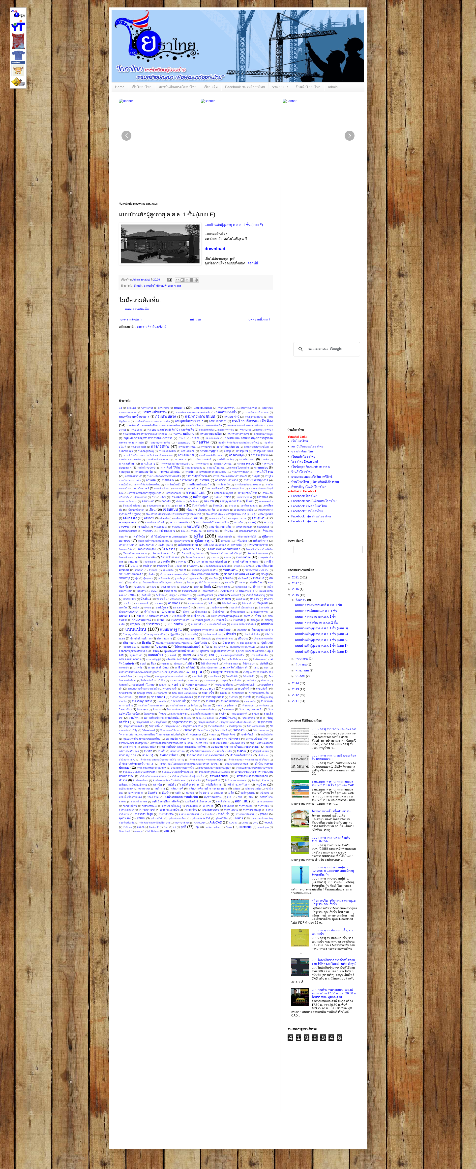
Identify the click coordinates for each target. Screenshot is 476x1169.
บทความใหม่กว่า (131, 319)
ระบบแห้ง (162, 693)
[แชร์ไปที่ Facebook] (191, 280)
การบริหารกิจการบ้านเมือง (212, 472)
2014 (296, 683)
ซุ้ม (136, 578)
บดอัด (140, 615)
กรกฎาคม (302, 659)
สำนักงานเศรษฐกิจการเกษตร (151, 767)
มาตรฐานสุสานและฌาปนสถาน (171, 676)
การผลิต (151, 480)
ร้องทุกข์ (123, 684)
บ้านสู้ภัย (255, 620)
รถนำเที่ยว (237, 680)
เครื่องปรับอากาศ (188, 544)
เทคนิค (123, 607)
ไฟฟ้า (190, 663)
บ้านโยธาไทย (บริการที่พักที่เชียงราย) (315, 482)
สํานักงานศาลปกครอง (236, 763)
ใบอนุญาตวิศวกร (132, 634)
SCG (229, 827)
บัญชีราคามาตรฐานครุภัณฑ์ (225, 616)
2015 (296, 595)
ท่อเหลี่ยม (207, 599)
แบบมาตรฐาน (171, 630)
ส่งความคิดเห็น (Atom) (151, 326)
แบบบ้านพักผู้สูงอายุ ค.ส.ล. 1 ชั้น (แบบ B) (321, 645)
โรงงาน (157, 709)
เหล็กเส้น (264, 792)
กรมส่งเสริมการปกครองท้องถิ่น (204, 425)
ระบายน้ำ (208, 693)
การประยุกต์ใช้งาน (197, 475)
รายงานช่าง (250, 701)
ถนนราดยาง (227, 590)
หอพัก (178, 792)
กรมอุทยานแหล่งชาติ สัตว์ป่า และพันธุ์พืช (170, 429)
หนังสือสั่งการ (213, 784)
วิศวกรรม (239, 730)
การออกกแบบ (173, 493)
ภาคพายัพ (124, 667)
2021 (296, 577)
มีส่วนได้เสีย (249, 676)
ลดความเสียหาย (178, 713)
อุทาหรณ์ (125, 818)
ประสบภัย (206, 638)
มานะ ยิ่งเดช (214, 676)
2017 (296, 583)
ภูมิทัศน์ (190, 667)
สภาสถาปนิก (148, 746)
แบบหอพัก (242, 630)
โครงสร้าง (168, 549)
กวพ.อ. (182, 438)
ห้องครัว (152, 792)
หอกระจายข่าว (135, 792)
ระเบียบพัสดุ (238, 693)
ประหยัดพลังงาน (224, 638)
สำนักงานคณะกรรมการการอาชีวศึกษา (248, 759)
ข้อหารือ (209, 501)
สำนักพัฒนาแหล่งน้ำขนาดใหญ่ (178, 772)
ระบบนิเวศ (188, 688)
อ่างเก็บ (208, 814)
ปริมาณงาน (129, 642)
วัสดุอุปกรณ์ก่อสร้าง (192, 726)
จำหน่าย (153, 570)
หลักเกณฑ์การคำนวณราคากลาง (208, 788)
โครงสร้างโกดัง (191, 549)
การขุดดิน (242, 450)
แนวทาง (124, 616)
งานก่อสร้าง (243, 557)
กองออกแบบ (183, 442)
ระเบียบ (223, 693)
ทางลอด (158, 603)
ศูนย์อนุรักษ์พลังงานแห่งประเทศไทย (141, 738)
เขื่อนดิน (224, 509)
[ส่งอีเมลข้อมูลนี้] (177, 280)
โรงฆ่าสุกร (142, 709)
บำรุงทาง (135, 624)
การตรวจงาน (202, 463)
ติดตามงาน (224, 586)
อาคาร (172, 285)
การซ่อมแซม (247, 459)
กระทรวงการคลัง (264, 429)
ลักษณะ (255, 713)
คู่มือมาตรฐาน (204, 540)
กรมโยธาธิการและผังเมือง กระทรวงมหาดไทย (153, 425)
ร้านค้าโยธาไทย (308, 87)
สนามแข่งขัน (238, 743)
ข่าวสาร (180, 505)
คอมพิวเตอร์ (263, 527)
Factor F (154, 827)
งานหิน (248, 566)
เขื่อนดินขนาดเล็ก (243, 509)
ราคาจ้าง (233, 697)
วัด (261, 718)
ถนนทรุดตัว (208, 591)
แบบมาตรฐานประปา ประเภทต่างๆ (334, 729)
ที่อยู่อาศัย (262, 603)
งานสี (237, 566)
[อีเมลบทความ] (169, 279)
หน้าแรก (195, 319)
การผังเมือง (167, 480)
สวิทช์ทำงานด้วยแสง (200, 751)
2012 (296, 695)
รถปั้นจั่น (251, 680)
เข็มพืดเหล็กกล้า (136, 509)
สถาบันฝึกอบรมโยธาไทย (177, 87)
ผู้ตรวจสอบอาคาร (222, 651)
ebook (269, 822)
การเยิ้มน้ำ (124, 484)
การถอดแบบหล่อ (193, 467)
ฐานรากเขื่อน (197, 578)
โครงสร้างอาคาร (170, 557)
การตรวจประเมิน (223, 463)
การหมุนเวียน (237, 488)
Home (119, 87)
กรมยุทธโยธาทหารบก (189, 421)
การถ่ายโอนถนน (216, 467)
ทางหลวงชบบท (195, 603)
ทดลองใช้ (236, 595)
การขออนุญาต (209, 451)
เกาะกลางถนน (179, 497)
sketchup (245, 827)
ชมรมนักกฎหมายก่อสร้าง (205, 570)
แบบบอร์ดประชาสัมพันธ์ (243, 624)
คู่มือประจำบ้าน (182, 540)
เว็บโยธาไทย (141, 87)
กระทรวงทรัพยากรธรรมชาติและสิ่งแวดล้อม (145, 434)
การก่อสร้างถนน (187, 446)
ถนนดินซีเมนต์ (189, 591)
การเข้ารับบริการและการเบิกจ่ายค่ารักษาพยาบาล (148, 455)
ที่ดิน (211, 603)
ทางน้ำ (126, 603)
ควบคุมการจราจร (238, 518)
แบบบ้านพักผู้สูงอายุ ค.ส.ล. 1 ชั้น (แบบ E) (321, 651)
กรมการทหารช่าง (227, 408)
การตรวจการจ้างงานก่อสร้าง (175, 463)
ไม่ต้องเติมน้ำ (147, 680)
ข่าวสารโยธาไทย (302, 451)
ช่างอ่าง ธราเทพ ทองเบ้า (240, 574)
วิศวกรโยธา (204, 730)
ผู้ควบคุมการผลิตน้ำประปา (179, 650)
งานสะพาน (193, 565)
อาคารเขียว (228, 806)
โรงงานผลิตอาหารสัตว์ (178, 709)
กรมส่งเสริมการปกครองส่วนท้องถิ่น (245, 425)
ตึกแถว (257, 586)
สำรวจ (123, 780)
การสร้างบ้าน (161, 488)
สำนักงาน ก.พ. (127, 759)
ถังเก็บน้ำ (146, 595)
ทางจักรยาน (224, 599)
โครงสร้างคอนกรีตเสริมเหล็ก (223, 549)
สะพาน (241, 751)
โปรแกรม (161, 646)
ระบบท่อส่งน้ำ (170, 688)
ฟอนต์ (143, 663)
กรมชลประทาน (155, 412)
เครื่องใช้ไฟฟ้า (126, 545)
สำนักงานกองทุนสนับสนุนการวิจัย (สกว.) (162, 759)
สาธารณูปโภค (127, 755)
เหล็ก (231, 792)
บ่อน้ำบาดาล (198, 615)
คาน (183, 531)
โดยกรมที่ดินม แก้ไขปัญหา (157, 582)
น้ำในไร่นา (150, 611)
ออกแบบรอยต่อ (265, 801)
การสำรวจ (194, 488)
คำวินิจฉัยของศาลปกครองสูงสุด (169, 536)
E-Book (127, 827)
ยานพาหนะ (209, 680)
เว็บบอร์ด (211, 87)
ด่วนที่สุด (213, 578)
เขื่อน (189, 509)
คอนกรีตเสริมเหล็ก (220, 526)
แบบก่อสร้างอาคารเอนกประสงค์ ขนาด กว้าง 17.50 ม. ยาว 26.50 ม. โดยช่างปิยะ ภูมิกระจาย (334, 993)
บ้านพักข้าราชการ (180, 620)
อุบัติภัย (141, 818)
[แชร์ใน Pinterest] (196, 280)
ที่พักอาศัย (247, 603)
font (166, 827)
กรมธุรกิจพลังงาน (254, 416)
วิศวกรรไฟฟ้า (222, 730)
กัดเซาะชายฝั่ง (138, 446)
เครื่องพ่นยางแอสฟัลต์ (215, 545)
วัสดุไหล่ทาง (171, 726)
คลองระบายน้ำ (217, 518)
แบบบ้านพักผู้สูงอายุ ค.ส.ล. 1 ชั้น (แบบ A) (321, 640)
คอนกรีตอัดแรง (244, 527)
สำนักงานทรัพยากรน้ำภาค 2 (136, 763)
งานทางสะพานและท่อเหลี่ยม (210, 561)
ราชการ (196, 701)
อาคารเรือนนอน (210, 810)
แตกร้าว (141, 591)
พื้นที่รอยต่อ (259, 659)
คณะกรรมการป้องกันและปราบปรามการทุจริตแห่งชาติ (173, 514)
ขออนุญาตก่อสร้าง (230, 501)
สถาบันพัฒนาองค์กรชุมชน (133, 743)
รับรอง (142, 696)
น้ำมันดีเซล (201, 611)
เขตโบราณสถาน (249, 505)
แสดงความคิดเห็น (137, 309)
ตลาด (242, 582)
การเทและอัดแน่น (169, 471)
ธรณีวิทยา (162, 607)
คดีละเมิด (164, 518)
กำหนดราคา (140, 497)
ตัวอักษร (185, 586)
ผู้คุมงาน (204, 651)
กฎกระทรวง (147, 408)
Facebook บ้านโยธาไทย (307, 511)
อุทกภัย (264, 814)
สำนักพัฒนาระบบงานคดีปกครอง (140, 772)
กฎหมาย (179, 408)
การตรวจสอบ (245, 463)
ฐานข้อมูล (180, 578)
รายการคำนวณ (230, 701)
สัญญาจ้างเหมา (261, 751)
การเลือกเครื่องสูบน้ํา (198, 484)
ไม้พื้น (162, 680)
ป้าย (214, 642)
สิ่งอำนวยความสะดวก (236, 780)
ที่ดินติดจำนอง (229, 603)
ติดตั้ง (207, 586)
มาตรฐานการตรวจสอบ (224, 671)
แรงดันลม (264, 705)
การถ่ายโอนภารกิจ (239, 467)
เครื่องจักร (241, 540)
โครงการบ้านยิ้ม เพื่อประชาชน (331, 811)
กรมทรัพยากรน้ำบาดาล (134, 416)
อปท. (251, 796)
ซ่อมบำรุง (124, 578)
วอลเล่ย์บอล (248, 718)
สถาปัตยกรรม (219, 743)
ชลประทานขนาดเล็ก (131, 574)
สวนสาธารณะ (177, 751)
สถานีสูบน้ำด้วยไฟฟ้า (257, 738)
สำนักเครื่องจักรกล (241, 755)
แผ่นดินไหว (155, 655)
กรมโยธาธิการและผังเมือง (252, 421)
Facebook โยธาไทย (304, 496)
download (215, 248)
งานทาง (181, 561)
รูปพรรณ (232, 705)
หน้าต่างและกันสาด (238, 784)
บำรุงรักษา (153, 624)
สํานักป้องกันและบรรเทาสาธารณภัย (254, 767)
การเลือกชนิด (223, 484)
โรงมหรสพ (149, 713)
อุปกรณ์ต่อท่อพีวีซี (201, 818)
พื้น (223, 659)
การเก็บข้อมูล (126, 451)
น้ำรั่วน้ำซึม (218, 611)
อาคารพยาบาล (126, 810)
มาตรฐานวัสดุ (143, 676)
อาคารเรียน (190, 809)
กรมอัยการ (136, 429)
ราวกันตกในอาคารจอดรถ (151, 705)
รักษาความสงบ (126, 697)
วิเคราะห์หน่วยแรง (256, 726)
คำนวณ (228, 530)
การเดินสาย (148, 463)
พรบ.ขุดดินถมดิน (259, 655)
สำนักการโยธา (168, 755)
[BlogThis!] (182, 280)
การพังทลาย (187, 480)
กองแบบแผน (212, 438)
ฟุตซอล (165, 663)
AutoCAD (215, 822)
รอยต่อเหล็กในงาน (143, 684)
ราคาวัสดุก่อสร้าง (142, 701)
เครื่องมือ (236, 544)
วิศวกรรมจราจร (261, 730)
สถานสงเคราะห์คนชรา (226, 738)
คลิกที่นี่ (252, 263)
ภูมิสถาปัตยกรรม (208, 667)
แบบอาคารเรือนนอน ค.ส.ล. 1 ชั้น (316, 611)
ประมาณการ (164, 638)
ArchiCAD (199, 822)
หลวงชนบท (144, 788)
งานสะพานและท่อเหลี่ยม (217, 566)
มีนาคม (301, 676)
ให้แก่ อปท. (153, 797)
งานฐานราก (149, 561)
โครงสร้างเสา (126, 557)
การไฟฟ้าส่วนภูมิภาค (255, 480)
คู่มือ (198, 535)
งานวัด (178, 566)
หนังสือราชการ (190, 784)
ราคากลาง (280, 87)
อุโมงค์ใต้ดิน (221, 818)
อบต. (240, 797)
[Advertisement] (230, 365)
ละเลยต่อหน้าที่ (239, 713)
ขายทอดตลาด (154, 505)
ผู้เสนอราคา (136, 655)
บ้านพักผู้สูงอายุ (202, 620)
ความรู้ (251, 522)
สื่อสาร (265, 780)
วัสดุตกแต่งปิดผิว (206, 722)
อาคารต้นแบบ (246, 806)
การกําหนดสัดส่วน (228, 446)
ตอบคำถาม (139, 586)
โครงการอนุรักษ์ (147, 549)
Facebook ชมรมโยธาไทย (245, 87)
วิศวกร (188, 730)
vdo (166, 831)
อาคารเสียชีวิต (166, 814)
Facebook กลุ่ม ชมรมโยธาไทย (311, 516)
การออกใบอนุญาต (223, 493)
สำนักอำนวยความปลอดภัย (252, 776)
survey (138, 831)
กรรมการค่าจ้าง (226, 429)
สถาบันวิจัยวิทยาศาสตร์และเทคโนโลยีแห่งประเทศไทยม (179, 743)
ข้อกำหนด (262, 497)
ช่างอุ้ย (264, 574)
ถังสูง (172, 595)
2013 (296, 689)
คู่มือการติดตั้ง (225, 536)
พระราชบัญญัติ (153, 659)
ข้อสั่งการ (194, 501)
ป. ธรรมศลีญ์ (191, 634)
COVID (233, 822)
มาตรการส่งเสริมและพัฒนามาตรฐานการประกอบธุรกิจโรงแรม (151, 672)
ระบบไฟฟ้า (244, 688)
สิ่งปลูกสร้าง (213, 780)
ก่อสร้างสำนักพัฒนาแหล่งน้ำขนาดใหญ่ (238, 442)
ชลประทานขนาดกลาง (256, 570)
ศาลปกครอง (194, 734)
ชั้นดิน (152, 574)
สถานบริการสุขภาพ (177, 738)
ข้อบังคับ (166, 501)
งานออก (139, 570)
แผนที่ (173, 655)
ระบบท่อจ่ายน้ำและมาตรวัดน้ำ (143, 688)
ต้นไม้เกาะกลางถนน (209, 582)
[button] (350, 136)
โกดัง (217, 497)
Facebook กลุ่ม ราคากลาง (308, 521)
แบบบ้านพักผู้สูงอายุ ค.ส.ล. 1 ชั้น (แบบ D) (321, 628)
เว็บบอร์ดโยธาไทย (303, 456)
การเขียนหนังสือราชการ (211, 455)
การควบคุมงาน (259, 455)
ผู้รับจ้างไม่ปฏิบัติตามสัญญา (250, 651)
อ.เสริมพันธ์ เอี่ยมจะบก (198, 801)
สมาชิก (148, 751)
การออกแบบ (195, 493)
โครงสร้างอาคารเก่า (196, 557)
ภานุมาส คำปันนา (158, 667)
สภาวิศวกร (129, 746)
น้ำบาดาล (168, 611)
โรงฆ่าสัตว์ (125, 709)
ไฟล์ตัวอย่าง (249, 663)
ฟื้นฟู (153, 663)
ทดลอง (222, 595)
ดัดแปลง (228, 578)
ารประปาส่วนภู (181, 822)
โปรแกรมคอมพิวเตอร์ (187, 646)
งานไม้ (134, 566)
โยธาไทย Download (304, 461)
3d (120, 408)
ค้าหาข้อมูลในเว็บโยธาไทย (308, 487)
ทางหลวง (174, 603)
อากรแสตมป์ (191, 806)
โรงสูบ (162, 713)
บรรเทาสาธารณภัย (159, 616)
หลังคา (236, 788)
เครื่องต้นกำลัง (146, 545)
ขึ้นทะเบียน (218, 505)
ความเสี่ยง (143, 526)
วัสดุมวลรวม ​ (265, 722)
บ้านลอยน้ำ (222, 620)
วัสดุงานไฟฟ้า (143, 722)
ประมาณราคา (186, 638)
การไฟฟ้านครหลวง (226, 480)
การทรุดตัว (124, 472)
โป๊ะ (207, 646)
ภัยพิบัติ (264, 663)
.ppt (197, 826)
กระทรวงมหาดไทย (211, 433)
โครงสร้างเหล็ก (147, 557)
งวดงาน (215, 557)
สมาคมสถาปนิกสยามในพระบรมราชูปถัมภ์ (235, 746)
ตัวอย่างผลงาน (168, 586)
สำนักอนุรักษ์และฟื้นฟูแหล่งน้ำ (188, 776)
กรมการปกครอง (248, 408)
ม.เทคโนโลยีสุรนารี (155, 285)
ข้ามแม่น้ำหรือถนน (132, 505)
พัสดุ (195, 659)
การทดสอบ (261, 467)
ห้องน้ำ (166, 792)
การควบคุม (236, 455)
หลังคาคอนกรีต (253, 788)
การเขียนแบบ (186, 455)
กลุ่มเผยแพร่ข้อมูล (263, 434)
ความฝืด (238, 522)
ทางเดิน (254, 599)
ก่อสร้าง (202, 442)
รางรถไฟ (162, 701)
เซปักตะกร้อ (164, 578)
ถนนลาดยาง (246, 590)
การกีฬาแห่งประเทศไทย (256, 446)
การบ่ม (189, 471)
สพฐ (252, 743)
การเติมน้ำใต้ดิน (170, 467)
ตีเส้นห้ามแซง (242, 586)
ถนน (153, 591)
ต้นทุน (179, 582)
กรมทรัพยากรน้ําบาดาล (256, 412)
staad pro (263, 827)
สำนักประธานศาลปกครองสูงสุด (214, 767)
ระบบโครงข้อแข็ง (246, 684)
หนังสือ (172, 784)
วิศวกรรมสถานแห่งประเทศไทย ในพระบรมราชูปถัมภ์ (149, 734)
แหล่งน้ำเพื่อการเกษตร (130, 797)
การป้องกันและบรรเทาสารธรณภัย (229, 476)
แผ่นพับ (186, 655)
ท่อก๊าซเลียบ (129, 599)
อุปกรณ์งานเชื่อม (177, 818)
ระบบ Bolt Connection (184, 693)
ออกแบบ (241, 801)
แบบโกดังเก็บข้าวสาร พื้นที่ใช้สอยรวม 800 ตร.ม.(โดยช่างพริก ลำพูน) (334, 961)
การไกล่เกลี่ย (188, 451)
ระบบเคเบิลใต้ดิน (224, 684)
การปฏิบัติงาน (264, 472)
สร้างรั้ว (161, 751)
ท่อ (271, 595)
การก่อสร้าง (160, 446)
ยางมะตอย (193, 680)
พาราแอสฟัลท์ (210, 659)
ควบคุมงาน (259, 518)
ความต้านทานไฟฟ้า (155, 522)
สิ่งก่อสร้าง (195, 780)
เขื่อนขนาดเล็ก (206, 509)
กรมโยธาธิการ (218, 421)
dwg (255, 822)
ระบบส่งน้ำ (262, 688)
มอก (266, 667)
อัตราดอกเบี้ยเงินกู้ (171, 806)
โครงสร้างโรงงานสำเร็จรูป (225, 553)
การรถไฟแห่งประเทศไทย (147, 484)
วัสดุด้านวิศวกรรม (182, 722)
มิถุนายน (301, 664)
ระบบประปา (207, 688)
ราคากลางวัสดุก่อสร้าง (211, 696)
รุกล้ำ (219, 705)
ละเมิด (222, 713)
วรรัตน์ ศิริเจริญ (228, 717)
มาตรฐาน (194, 672)
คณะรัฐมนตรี (266, 514)
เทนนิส (135, 607)
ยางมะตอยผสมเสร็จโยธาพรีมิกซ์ (311, 476)
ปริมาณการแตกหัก (263, 638)
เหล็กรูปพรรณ (248, 792)
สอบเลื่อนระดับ (224, 751)
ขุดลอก (233, 505)
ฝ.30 (200, 655)
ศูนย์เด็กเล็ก (248, 734)
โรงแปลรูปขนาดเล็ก (251, 709)
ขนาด (227, 497)
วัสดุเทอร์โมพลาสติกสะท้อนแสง (236, 722)
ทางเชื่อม (240, 599)
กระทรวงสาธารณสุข (238, 434)
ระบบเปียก (227, 688)
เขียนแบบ (170, 509)
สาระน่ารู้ (147, 755)
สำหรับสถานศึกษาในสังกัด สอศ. (169, 780)
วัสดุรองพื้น (154, 726)
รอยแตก (163, 684)
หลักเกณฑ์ (177, 788)
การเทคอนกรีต (144, 471)
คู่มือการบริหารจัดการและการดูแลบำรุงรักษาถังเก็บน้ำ (334, 902)
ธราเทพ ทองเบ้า (182, 607)
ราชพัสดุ (210, 701)
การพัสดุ (204, 480)
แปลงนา (145, 646)
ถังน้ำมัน (160, 595)
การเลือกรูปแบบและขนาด (248, 484)
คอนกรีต (193, 527)
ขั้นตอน (250, 501)
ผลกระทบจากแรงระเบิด (242, 646)
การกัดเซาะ (206, 446)
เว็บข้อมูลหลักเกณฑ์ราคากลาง (310, 466)
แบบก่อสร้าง (175, 624)
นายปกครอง (216, 607)
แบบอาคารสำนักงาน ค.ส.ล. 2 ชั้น (316, 622)
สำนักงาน (263, 755)
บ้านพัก (138, 285)
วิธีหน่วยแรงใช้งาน (169, 730)
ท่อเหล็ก (193, 599)
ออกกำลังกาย (223, 801)
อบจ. (229, 797)
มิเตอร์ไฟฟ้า (232, 676)
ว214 (199, 718)
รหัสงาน (265, 680)
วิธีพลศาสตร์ (148, 730)
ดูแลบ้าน (133, 582)
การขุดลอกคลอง (263, 450)
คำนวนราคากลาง (248, 531)
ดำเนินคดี (243, 578)
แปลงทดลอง (129, 646)
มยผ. (256, 667)
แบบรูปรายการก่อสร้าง (202, 630)
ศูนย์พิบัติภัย (267, 734)
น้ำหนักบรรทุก (237, 611)
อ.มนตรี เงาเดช (139, 801)
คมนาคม (199, 518)
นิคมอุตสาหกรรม (259, 611)
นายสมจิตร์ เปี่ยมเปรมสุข (241, 607)
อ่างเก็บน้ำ (224, 814)
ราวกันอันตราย (178, 705)
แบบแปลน (135, 629)
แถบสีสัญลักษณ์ (205, 595)
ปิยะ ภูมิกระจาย (248, 642)
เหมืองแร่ (218, 792)
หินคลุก (190, 792)
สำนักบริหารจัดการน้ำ (182, 767)
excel (140, 826)
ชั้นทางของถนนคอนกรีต (205, 574)
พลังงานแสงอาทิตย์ (176, 659)
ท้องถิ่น (145, 599)
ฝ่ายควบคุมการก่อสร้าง (232, 655)
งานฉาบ (133, 561)
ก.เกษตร (131, 408)
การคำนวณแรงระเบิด (130, 459)
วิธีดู (135, 730)
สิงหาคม (301, 600)
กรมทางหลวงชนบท (200, 416)
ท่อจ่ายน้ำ (161, 599)
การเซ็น (265, 459)
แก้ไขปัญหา (200, 497)
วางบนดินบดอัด (216, 726)
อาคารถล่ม (263, 806)
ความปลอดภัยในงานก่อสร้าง (212, 522)
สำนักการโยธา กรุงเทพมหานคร (205, 755)
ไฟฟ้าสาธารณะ (230, 663)
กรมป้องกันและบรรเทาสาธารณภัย (152, 421)
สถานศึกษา (201, 738)
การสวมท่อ (177, 488)
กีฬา (163, 497)
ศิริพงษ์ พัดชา (228, 734)
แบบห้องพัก (225, 629)
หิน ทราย (204, 792)
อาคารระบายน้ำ (169, 809)
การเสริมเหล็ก (216, 488)
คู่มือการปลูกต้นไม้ (247, 536)
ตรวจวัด (229, 582)
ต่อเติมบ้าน (256, 582)
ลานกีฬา (134, 717)
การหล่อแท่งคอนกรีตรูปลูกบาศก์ (144, 493)
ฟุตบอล (178, 663)
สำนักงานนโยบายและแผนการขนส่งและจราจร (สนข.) (189, 763)
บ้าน (258, 616)
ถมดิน (132, 595)
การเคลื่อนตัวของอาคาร (158, 459)
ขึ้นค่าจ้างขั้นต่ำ (200, 505)
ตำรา (196, 586)
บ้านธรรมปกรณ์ (141, 619)
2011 (296, 701)
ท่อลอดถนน (177, 599)
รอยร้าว (176, 684)
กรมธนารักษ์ (231, 416)
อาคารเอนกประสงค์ (189, 814)
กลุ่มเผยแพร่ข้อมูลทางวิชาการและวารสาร (147, 438)
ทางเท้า (268, 599)
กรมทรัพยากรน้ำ (226, 412)
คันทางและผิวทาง (128, 531)
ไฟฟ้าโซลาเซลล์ (209, 663)
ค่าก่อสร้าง (148, 531)
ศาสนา (212, 734)
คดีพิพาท (149, 518)
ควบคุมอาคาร (128, 522)
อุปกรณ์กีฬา (157, 818)
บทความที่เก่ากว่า (259, 319)
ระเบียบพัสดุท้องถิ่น (259, 693)
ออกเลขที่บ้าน (130, 806)
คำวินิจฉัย (139, 536)
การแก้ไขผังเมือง (167, 451)
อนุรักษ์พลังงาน (212, 796)
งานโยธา (147, 566)
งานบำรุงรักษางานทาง (245, 561)
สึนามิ (255, 780)
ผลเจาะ (264, 646)
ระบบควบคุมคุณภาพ (198, 684)
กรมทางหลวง (165, 416)
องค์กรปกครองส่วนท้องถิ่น (181, 797)
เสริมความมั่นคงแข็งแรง (133, 784)
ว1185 (187, 718)
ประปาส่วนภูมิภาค (140, 638)
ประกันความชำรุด (212, 634)
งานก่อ (227, 557)
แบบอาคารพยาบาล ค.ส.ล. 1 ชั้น (315, 616)
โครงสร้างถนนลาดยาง (135, 553)
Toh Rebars (152, 831)
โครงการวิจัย (125, 549)
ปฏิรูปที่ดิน (175, 634)
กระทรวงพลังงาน (183, 434)
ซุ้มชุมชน (148, 578)
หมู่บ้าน (261, 784)
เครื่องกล (225, 540)
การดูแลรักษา (127, 463)
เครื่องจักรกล (260, 540)
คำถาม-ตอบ (213, 531)
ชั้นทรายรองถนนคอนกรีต (173, 574)
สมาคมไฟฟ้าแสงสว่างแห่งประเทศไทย (183, 746)
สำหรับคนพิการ (140, 780)
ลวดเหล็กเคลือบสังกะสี (202, 713)
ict (174, 827)
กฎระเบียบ (163, 408)
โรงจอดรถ (228, 709)
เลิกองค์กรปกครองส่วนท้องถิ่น (161, 717)
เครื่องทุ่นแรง (166, 545)
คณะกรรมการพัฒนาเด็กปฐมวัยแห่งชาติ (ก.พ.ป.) (230, 514)
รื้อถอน (207, 705)
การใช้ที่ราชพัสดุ (225, 459)
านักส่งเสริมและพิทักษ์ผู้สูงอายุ (154, 822)
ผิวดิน (156, 650)
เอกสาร (238, 818)
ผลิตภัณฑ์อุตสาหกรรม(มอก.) (134, 651)
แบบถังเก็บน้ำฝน (217, 624)
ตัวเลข (152, 586)
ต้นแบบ (190, 582)
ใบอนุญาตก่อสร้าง (262, 629)
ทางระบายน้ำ (142, 603)
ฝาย (211, 655)
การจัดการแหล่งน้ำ (202, 459)
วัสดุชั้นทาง (161, 722)
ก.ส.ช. (195, 438)
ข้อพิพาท (180, 501)
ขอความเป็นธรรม (128, 501)
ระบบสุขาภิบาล (144, 693)
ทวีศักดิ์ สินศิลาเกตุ (255, 595)
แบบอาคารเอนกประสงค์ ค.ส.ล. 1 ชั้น (318, 605)
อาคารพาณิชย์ (147, 809)
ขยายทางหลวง (244, 497)
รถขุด (223, 680)
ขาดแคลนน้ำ (266, 501)
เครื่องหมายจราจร (257, 544)
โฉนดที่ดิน (168, 570)
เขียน (152, 509)
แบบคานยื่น (197, 624)
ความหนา (177, 527)
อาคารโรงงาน (231, 810)
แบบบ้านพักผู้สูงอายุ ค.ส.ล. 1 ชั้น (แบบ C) (321, 634)
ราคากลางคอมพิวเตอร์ (181, 697)
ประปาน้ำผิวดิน (252, 634)
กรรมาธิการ (245, 429)
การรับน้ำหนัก (173, 484)
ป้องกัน (146, 642)
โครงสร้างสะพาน (258, 553)
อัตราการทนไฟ (149, 806)
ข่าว (168, 505)
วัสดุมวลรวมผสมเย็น (133, 726)
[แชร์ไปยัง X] (186, 280)
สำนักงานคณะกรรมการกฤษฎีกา (206, 759)
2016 (296, 589)
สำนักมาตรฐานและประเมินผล (214, 772)
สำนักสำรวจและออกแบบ (153, 776)
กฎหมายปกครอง (202, 407)
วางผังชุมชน (235, 726)
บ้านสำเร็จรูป (239, 620)
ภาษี (177, 667)
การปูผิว (256, 476)
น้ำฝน (186, 611)
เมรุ (261, 676)
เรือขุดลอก (248, 705)
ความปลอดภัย (179, 522)
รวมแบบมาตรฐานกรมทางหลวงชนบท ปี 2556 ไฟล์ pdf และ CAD (333, 783)
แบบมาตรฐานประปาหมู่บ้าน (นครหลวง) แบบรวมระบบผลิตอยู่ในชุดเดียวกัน (333, 871)
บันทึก (247, 616)
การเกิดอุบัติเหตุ (146, 451)
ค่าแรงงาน (196, 531)
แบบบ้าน (267, 624)
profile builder (212, 827)
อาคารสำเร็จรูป (144, 814)
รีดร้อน (194, 705)
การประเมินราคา (133, 476)
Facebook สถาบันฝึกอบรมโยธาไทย (314, 501)
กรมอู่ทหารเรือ (206, 429)
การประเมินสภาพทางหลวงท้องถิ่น (164, 476)
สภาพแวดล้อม (265, 743)
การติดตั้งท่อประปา (146, 467)
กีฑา (154, 497)
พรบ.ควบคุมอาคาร (130, 659)
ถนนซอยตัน (170, 591)
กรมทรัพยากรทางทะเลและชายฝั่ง (193, 412)
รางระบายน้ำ (178, 701)
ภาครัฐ (138, 667)
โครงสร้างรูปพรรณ (193, 553)
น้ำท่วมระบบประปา (128, 611)
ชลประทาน (230, 570)
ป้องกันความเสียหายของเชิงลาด (172, 642)
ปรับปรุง (243, 638)
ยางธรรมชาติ (176, 680)
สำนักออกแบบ (219, 776)
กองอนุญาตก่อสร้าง (160, 442)
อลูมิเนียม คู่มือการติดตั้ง (165, 801)
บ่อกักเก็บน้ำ (180, 616)
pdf (179, 285)
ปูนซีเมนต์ (267, 642)
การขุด (227, 451)
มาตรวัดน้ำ (197, 676)
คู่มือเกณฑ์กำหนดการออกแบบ (153, 540)
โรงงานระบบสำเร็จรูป (206, 709)
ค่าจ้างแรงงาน (167, 530)
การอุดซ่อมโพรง (247, 492)
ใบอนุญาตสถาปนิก (155, 634)
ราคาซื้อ (247, 697)
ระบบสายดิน (125, 693)
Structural (124, 831)
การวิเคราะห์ (141, 488)
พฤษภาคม (303, 670)
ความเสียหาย (160, 527)
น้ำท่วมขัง (264, 607)
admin (333, 87)
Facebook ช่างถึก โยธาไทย (309, 506)
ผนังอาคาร (219, 646)
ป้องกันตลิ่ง (200, 642)
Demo (244, 822)
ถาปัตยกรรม (185, 595)
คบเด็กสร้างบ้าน (181, 518)
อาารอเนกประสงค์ (245, 814)
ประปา (231, 634)
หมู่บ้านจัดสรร (126, 788)
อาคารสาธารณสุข (252, 810)
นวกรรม (201, 607)
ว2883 (210, 718)
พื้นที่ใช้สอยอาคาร (238, 659)
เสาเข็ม (157, 784)
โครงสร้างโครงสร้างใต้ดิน (259, 549)
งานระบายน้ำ (164, 566)
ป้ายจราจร (229, 642)
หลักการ (160, 788)
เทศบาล (147, 607)
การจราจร (181, 459)
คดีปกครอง (130, 518)
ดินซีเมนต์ (258, 578)
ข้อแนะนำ (148, 501)
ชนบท (182, 570)
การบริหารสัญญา (240, 472)
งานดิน (165, 561)
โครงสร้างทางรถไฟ (164, 553)
